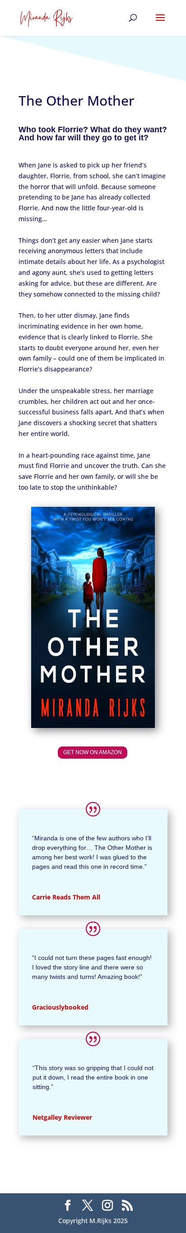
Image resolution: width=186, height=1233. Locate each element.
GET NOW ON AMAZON (92, 752)
